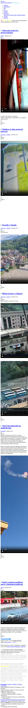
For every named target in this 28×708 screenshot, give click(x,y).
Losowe (6, 16)
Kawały (6, 12)
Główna (6, 5)
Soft (5, 8)
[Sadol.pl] (3, 1)
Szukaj (5, 2)
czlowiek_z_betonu (5, 134)
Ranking (6, 17)
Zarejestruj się (15, 2)
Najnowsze (6, 15)
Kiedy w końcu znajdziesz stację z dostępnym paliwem (12, 583)
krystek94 (3, 431)
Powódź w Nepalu (9, 225)
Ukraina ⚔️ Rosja (6, 20)
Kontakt (9, 684)
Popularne (6, 13)
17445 (9, 642)
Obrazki (6, 11)
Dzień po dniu (13, 15)
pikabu (2, 36)
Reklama (15, 684)
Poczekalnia (7, 6)
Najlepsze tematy (21, 15)
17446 (5, 642)
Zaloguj (9, 2)
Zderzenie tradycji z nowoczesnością (10, 31)
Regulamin (3, 684)
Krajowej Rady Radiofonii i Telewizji (16, 646)
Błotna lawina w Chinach (12, 294)
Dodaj (2, 2)
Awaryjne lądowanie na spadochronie (11, 427)
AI (4, 9)
